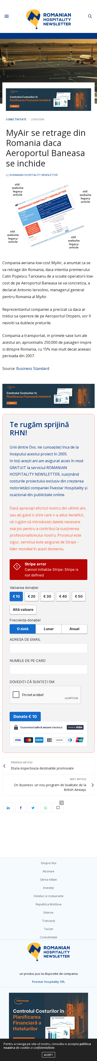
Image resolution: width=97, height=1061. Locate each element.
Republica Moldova (48, 904)
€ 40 (63, 596)
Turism (48, 929)
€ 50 (79, 596)
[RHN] (48, 16)
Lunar (49, 629)
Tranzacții (48, 921)
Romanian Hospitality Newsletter (34, 175)
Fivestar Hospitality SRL (48, 982)
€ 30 (47, 596)
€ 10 (16, 596)
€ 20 (31, 596)
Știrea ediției (48, 880)
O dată (22, 629)
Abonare (48, 871)
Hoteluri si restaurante (49, 896)
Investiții (48, 888)
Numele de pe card (28, 661)
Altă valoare (23, 609)
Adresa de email (25, 639)
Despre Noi (48, 863)
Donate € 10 (25, 716)
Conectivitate (16, 119)
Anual (74, 629)
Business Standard (32, 368)
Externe (48, 913)
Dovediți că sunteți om (32, 682)
